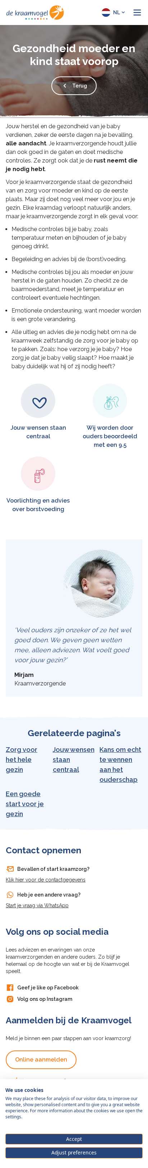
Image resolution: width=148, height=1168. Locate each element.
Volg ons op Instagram (44, 999)
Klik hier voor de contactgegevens (45, 880)
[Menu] (137, 13)
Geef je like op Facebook (48, 987)
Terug (79, 86)
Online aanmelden (41, 1059)
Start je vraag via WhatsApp (37, 905)
